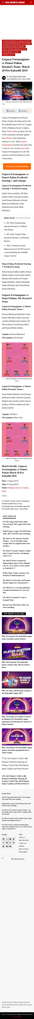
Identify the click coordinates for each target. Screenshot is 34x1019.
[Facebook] (3, 839)
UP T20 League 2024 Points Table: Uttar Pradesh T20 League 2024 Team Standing (17, 524)
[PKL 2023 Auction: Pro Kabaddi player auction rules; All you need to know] (17, 651)
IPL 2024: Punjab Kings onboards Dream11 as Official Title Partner (15, 226)
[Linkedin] (6, 842)
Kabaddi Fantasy (13, 503)
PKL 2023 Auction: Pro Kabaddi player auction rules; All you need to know (16, 664)
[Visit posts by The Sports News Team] (4, 78)
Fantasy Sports (24, 41)
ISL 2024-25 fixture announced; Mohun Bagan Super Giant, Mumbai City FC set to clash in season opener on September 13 (17, 827)
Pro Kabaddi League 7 (11, 52)
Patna (5, 49)
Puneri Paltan (8, 55)
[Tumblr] (10, 842)
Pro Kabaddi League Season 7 (10, 509)
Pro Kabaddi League (18, 49)
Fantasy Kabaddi (9, 41)
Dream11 (12, 501)
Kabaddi (27, 43)
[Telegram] (6, 846)
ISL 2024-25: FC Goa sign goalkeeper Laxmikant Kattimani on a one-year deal (16, 590)
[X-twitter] (6, 839)
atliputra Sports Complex (19, 488)
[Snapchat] (13, 842)
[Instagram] (3, 842)
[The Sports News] (15, 2)
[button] (3, 2)
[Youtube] (10, 839)
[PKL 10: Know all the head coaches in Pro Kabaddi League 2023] (17, 679)
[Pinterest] (13, 839)
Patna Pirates (7, 138)
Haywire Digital (16, 1016)
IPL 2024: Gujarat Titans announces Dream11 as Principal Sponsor (16, 237)
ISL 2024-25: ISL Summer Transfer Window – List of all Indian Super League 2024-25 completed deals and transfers (16, 812)
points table (24, 148)
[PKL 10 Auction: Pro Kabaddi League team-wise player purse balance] (17, 625)
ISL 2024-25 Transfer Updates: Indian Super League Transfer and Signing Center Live (17, 553)
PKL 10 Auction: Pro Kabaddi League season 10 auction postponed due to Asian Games (17, 750)
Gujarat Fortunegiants (12, 43)
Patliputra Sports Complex (13, 46)
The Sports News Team (17, 76)
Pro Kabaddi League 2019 (22, 506)
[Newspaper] (10, 846)
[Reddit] (3, 846)
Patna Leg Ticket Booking (17, 166)
